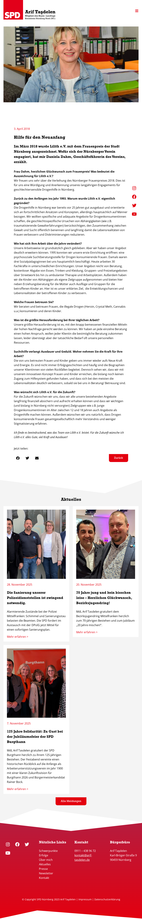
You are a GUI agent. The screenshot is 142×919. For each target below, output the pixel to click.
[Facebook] (17, 844)
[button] (18, 458)
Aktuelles (45, 864)
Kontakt (44, 878)
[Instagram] (7, 844)
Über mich (46, 860)
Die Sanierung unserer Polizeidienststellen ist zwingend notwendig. (35, 598)
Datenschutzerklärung (107, 899)
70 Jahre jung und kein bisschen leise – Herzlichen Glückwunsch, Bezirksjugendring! (104, 598)
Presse (43, 869)
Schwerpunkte (48, 851)
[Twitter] (27, 844)
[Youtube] (7, 853)
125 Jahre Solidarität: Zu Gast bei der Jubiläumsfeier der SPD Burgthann (35, 737)
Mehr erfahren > (17, 637)
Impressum (85, 899)
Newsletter (46, 873)
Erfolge (43, 855)
